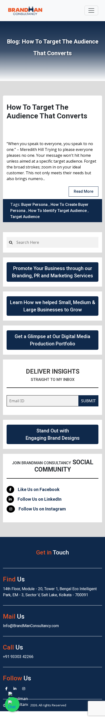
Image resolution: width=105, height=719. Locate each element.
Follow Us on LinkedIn (40, 499)
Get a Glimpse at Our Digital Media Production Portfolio (52, 340)
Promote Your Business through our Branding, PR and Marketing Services (52, 272)
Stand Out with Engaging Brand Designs (53, 434)
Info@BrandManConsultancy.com (31, 625)
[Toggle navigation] (91, 10)
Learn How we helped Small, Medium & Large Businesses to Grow (52, 306)
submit (88, 400)
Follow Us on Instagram (42, 508)
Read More (83, 191)
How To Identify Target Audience (57, 210)
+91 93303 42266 (18, 656)
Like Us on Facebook (39, 489)
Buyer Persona (34, 204)
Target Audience (25, 216)
